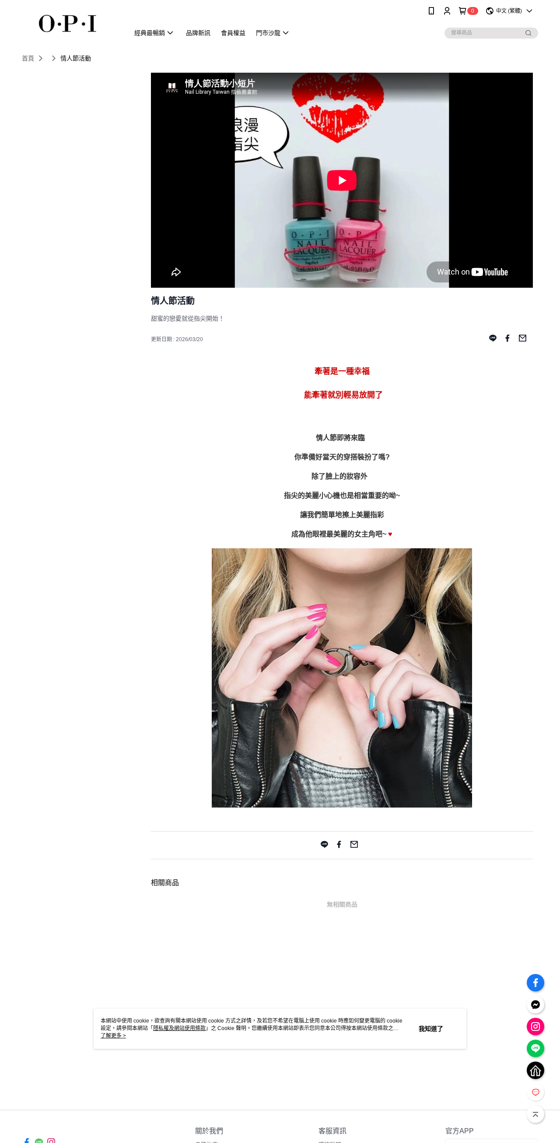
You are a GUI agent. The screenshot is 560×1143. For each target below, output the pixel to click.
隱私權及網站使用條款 (179, 1028)
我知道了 (431, 1028)
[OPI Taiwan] (70, 23)
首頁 (28, 58)
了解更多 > (113, 1036)
